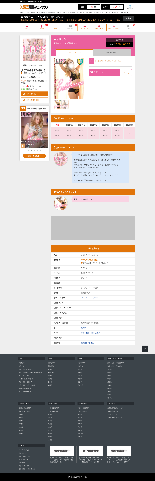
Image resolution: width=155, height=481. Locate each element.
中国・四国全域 (53, 411)
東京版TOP (22, 363)
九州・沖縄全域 (82, 411)
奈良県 (80, 382)
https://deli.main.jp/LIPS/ (89, 298)
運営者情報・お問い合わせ (27, 469)
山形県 (21, 427)
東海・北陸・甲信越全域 (114, 366)
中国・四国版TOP (53, 408)
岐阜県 (109, 379)
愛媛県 (50, 436)
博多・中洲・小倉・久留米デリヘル (80, 12)
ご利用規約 (22, 463)
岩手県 (21, 430)
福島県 (21, 433)
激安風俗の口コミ (112, 411)
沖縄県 (80, 436)
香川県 (50, 430)
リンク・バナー (23, 459)
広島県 (50, 414)
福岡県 (43, 12)
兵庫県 (80, 375)
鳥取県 (50, 421)
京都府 (80, 372)
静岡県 (109, 372)
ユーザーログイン (24, 450)
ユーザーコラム (112, 414)
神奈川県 (51, 372)
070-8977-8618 (34, 70)
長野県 (109, 388)
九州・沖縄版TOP (32, 12)
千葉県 (50, 375)
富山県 (109, 395)
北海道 (21, 417)
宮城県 (21, 414)
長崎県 (80, 424)
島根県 (50, 424)
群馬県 (50, 385)
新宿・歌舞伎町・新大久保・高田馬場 (30, 372)
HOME (22, 12)
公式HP (128, 18)
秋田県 (21, 424)
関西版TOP (81, 363)
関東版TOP (51, 363)
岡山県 (50, 417)
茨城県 (50, 379)
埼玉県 (50, 369)
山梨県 (109, 385)
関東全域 (51, 366)
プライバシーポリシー (25, 466)
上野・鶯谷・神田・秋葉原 (27, 385)
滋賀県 (80, 379)
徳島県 (50, 433)
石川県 (109, 391)
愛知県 (109, 369)
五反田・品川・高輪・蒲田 (27, 379)
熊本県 (80, 417)
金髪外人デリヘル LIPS (102, 12)
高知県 (50, 440)
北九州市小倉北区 (87, 343)
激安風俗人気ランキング (114, 408)
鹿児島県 (80, 433)
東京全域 (21, 366)
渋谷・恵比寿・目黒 (25, 369)
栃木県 (50, 382)
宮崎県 (80, 430)
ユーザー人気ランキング (114, 417)
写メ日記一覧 (111, 53)
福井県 (109, 398)
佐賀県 (80, 421)
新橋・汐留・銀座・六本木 (27, 382)
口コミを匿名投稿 (32, 100)
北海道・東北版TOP (25, 408)
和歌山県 (80, 385)
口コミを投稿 (31, 94)
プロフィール (74, 53)
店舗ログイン (23, 453)
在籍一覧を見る (34, 156)
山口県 (50, 427)
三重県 (109, 382)
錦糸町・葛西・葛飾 (25, 388)
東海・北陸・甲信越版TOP (115, 363)
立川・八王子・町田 (25, 391)
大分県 (80, 427)
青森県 (21, 421)
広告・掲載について (25, 456)
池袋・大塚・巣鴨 (24, 375)
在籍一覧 (115, 12)
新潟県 (109, 375)
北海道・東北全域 (24, 411)
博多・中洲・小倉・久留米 (56, 12)
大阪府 (80, 369)
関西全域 (80, 366)
